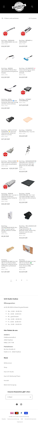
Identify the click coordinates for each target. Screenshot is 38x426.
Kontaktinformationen (30, 419)
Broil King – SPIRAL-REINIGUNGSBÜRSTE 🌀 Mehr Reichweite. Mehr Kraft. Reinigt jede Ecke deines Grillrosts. (9, 101)
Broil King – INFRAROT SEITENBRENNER (25, 100)
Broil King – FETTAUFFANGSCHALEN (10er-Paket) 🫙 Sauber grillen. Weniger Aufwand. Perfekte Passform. (9, 229)
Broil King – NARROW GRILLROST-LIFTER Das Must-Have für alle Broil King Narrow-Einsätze (9, 71)
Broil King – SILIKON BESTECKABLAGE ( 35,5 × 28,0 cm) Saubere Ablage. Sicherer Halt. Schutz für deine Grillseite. (27, 196)
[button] (4, 7)
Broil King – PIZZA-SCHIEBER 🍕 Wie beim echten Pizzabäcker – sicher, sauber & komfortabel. (9, 162)
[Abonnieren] (30, 397)
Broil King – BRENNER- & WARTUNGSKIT (25, 41)
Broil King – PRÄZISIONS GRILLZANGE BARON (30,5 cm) (9, 41)
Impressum (20, 422)
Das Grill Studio (9, 372)
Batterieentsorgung (10, 385)
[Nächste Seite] (27, 280)
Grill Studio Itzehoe (18, 416)
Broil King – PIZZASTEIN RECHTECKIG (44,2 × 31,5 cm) (27, 130)
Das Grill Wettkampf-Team (12, 376)
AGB (22, 419)
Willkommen (8, 363)
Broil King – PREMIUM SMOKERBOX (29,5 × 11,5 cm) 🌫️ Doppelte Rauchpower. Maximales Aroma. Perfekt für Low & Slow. (10, 196)
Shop (5, 367)
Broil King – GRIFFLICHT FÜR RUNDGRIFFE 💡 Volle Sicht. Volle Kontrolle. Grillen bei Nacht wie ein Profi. (9, 132)
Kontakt (6, 380)
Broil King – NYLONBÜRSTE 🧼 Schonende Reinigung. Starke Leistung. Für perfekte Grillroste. (27, 71)
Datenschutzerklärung (13, 419)
